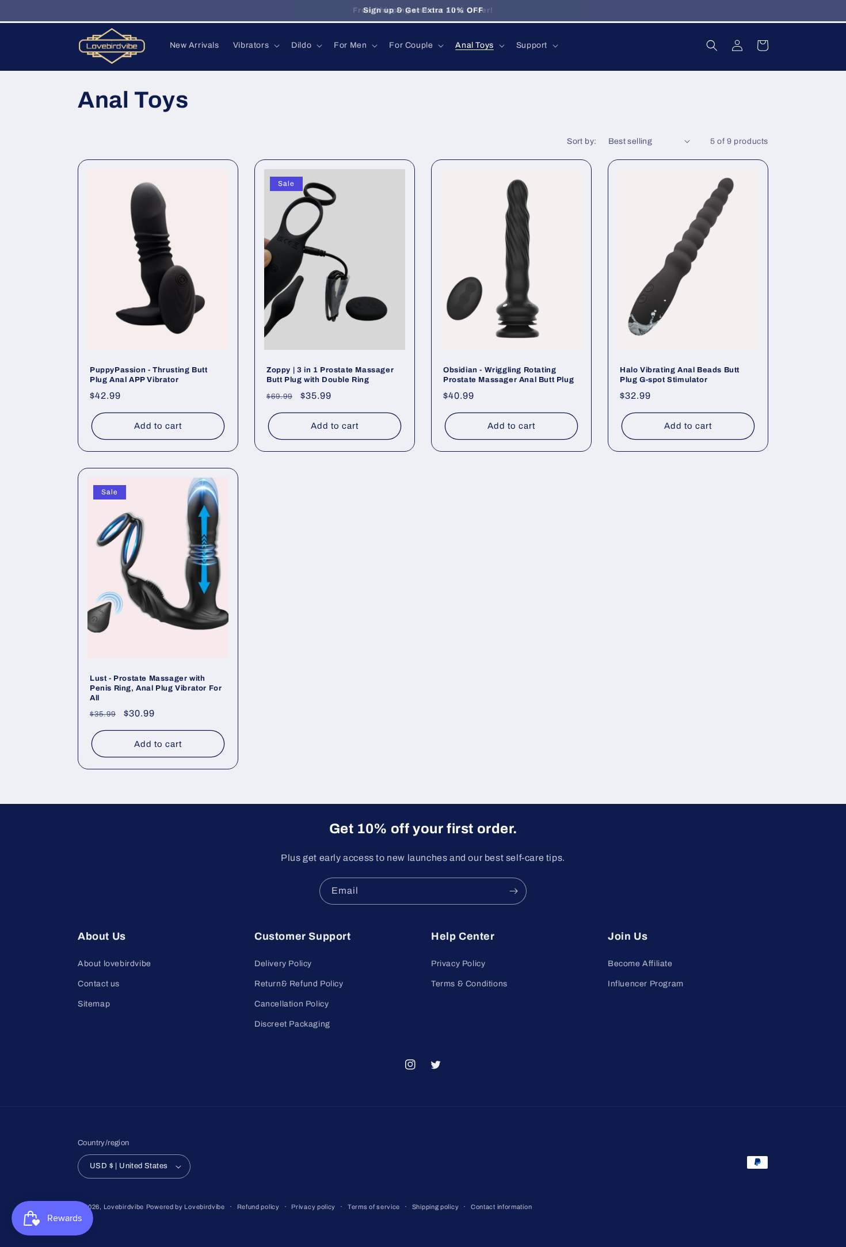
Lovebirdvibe (124, 1206)
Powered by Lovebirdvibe (185, 1206)
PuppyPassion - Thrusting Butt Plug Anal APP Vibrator (148, 375)
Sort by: (581, 141)
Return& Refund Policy (299, 983)
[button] (255, 45)
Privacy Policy (458, 963)
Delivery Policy (283, 963)
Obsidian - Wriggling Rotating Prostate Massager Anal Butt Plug (508, 375)
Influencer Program (646, 983)
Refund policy (258, 1206)
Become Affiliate (640, 963)
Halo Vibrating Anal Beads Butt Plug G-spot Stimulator (680, 375)
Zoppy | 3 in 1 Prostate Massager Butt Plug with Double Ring (330, 375)
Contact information (501, 1206)
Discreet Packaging (292, 1024)
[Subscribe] (513, 891)
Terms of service (374, 1206)
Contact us (99, 983)
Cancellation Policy (291, 1004)
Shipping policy (435, 1206)
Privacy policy (313, 1206)
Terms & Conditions (469, 983)
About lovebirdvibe (114, 963)
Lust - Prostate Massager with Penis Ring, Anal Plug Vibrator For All (156, 688)
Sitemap (94, 1004)
